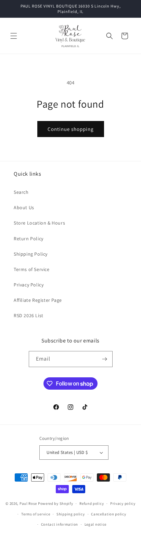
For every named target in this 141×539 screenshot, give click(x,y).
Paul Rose (28, 503)
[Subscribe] (104, 359)
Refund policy (91, 503)
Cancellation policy (108, 514)
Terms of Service (32, 269)
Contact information (59, 524)
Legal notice (95, 524)
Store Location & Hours (39, 223)
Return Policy (28, 238)
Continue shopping (71, 129)
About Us (24, 207)
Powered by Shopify (55, 503)
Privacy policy (123, 503)
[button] (13, 35)
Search (21, 192)
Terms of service (35, 514)
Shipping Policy (31, 254)
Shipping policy (70, 514)
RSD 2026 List (28, 315)
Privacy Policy (28, 285)
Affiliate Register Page (38, 300)
